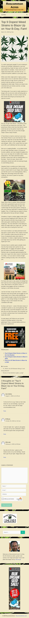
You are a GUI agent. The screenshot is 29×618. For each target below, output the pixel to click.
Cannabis (5, 366)
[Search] (23, 532)
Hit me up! (18, 559)
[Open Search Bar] (27, 15)
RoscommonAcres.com (21, 615)
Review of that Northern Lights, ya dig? (13, 373)
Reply (4, 411)
